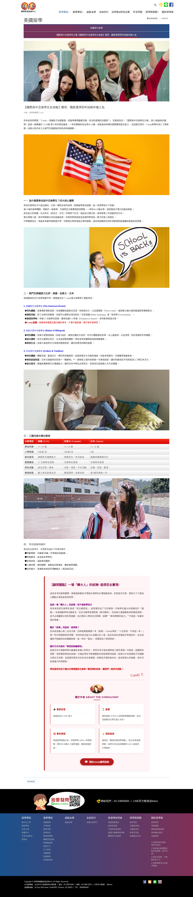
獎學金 (24, 839)
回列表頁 (31, 781)
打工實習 (47, 850)
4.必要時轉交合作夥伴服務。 (159, 864)
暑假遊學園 (48, 836)
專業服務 (155, 826)
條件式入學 (26, 822)
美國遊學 (47, 853)
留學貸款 (133, 822)
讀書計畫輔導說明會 (116, 832)
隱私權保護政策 (157, 829)
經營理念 (155, 822)
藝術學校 (25, 826)
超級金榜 (68, 822)
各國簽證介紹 (135, 836)
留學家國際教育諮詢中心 (28, 7)
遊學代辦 (47, 829)
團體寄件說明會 (114, 836)
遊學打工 (47, 846)
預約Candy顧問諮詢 (99, 761)
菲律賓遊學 (48, 860)
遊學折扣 (47, 832)
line (166, 5)
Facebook (171, 5)
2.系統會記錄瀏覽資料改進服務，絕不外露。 (159, 851)
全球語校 (47, 826)
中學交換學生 (27, 836)
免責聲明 (155, 836)
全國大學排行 (92, 822)
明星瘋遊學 (48, 843)
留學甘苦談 (134, 832)
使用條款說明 (156, 832)
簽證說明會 (112, 826)
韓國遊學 (47, 856)
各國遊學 (47, 822)
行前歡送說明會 (114, 829)
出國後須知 (134, 829)
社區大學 (25, 829)
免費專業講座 (113, 822)
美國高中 (25, 832)
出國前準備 (134, 826)
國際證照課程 (48, 839)
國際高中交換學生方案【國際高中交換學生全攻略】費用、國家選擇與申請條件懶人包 (96, 35)
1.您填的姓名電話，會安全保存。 (159, 843)
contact (161, 5)
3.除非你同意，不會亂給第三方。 (159, 858)
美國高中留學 (96, 28)
